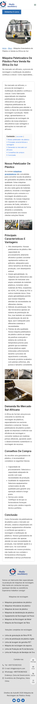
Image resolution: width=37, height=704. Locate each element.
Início (4, 48)
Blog (10, 48)
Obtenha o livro (12, 12)
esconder (20, 136)
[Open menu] (35, 4)
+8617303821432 (20, 672)
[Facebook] (18, 700)
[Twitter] (23, 700)
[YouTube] (14, 700)
